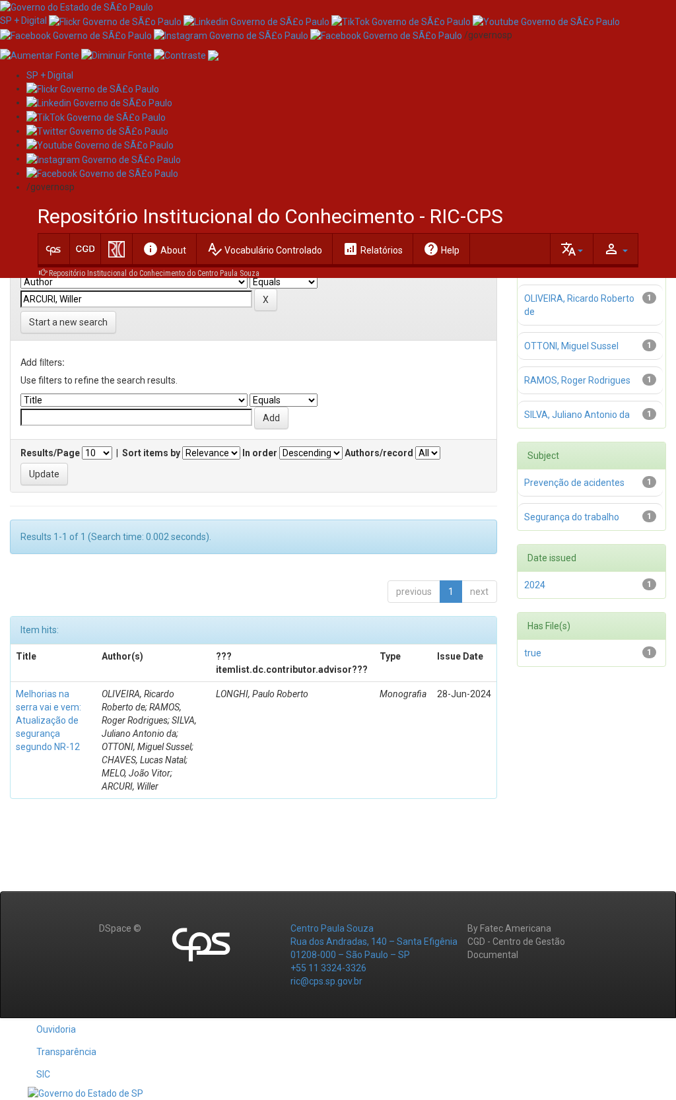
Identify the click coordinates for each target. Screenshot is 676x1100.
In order (259, 453)
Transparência (66, 1052)
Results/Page (50, 453)
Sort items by (151, 453)
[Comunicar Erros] (213, 55)
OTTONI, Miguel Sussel (571, 346)
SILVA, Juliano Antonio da (577, 414)
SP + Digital (23, 20)
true (532, 653)
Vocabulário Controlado (264, 249)
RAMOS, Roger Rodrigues (577, 380)
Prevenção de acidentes (574, 482)
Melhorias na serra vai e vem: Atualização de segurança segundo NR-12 (48, 720)
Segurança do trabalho (571, 517)
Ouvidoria (56, 1029)
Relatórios (373, 249)
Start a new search (68, 322)
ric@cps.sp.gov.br (326, 981)
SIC (43, 1074)
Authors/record (379, 453)
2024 (534, 585)
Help (441, 249)
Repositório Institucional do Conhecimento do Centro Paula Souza (154, 273)
